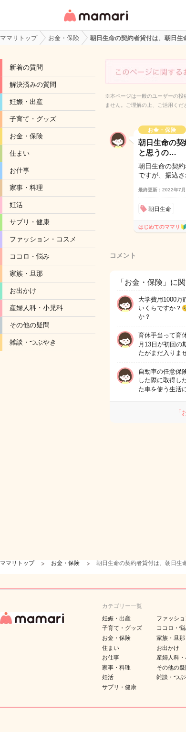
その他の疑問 (30, 325)
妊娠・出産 (26, 101)
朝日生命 (159, 209)
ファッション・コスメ (43, 239)
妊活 (16, 205)
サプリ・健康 (30, 222)
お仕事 (20, 170)
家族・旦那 (26, 273)
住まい (20, 153)
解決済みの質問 (33, 84)
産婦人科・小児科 (36, 308)
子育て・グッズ (33, 119)
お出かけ (23, 290)
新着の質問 (26, 67)
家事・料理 (26, 187)
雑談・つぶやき (33, 342)
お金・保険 (26, 136)
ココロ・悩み (30, 256)
